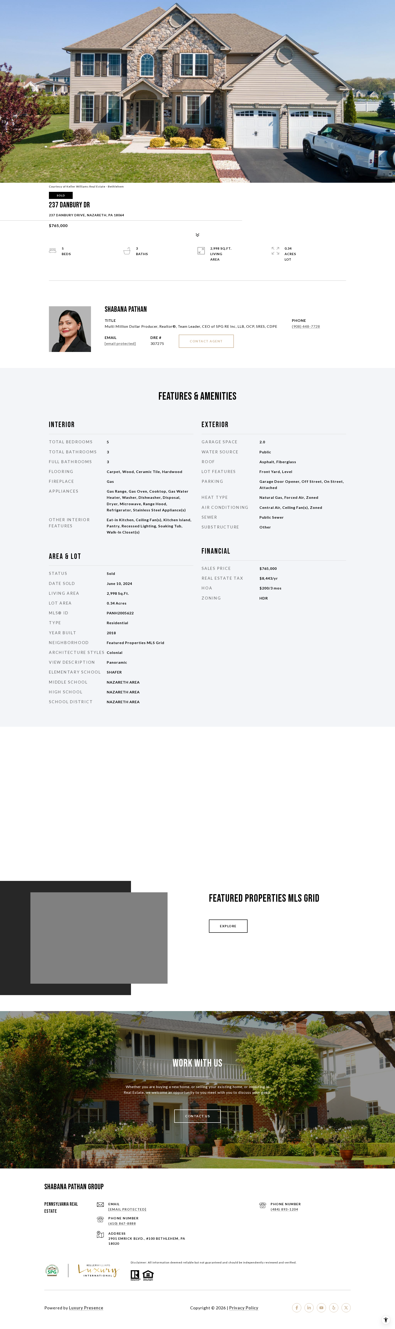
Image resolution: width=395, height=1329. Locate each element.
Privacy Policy (244, 1307)
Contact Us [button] (197, 1116)
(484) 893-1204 (284, 1209)
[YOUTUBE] (321, 1307)
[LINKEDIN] (309, 1307)
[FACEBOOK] (296, 1307)
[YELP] (333, 1307)
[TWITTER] (346, 1307)
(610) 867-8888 (122, 1223)
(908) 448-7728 (306, 326)
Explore (228, 926)
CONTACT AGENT (206, 341)
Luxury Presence (86, 1307)
